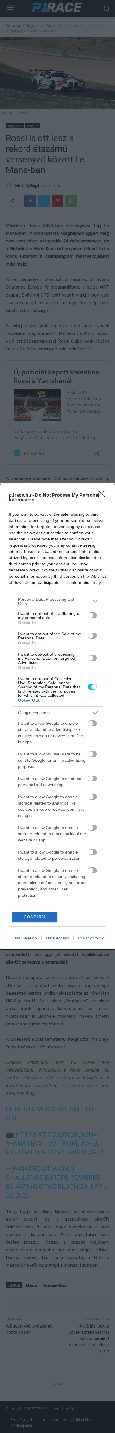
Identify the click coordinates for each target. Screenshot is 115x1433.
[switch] (92, 615)
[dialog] (57, 716)
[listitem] (57, 601)
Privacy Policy (91, 938)
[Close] (103, 495)
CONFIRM (35, 917)
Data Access (57, 938)
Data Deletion (24, 938)
